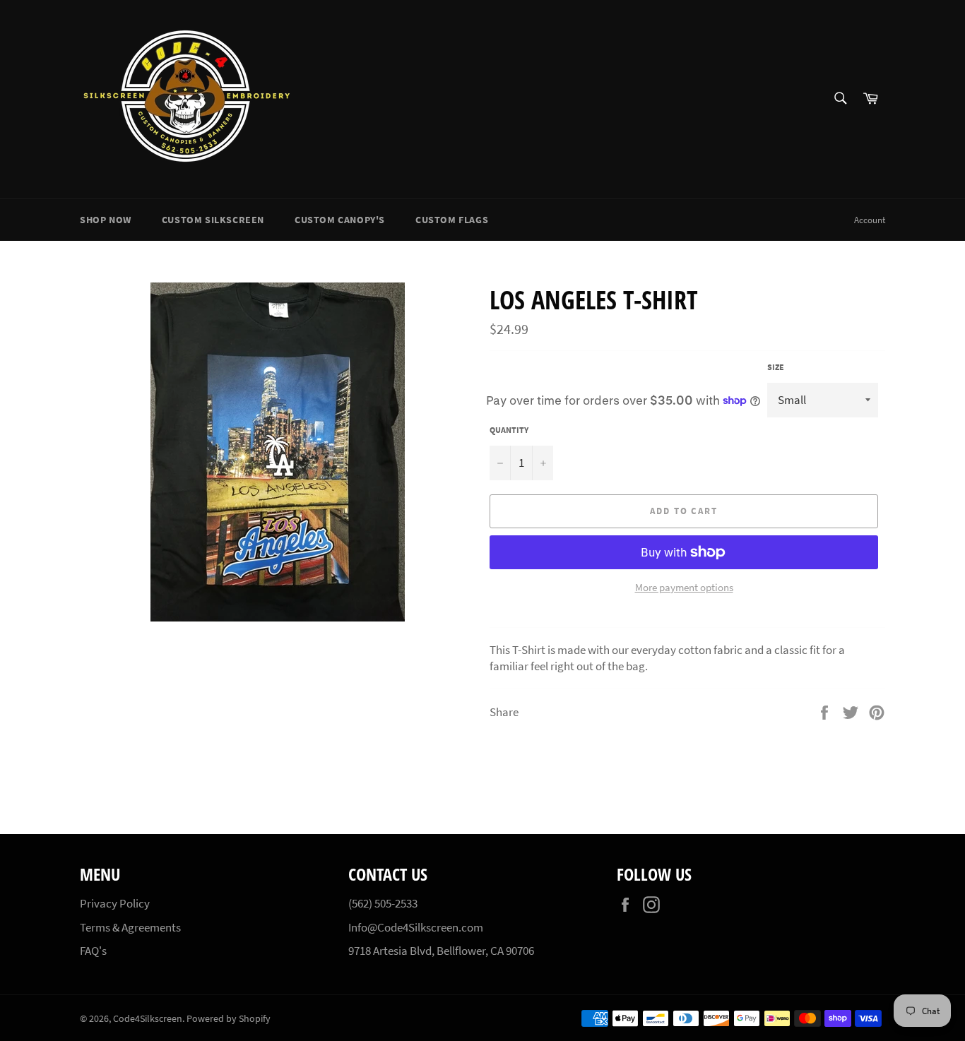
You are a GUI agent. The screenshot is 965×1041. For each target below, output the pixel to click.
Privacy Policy (115, 903)
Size (775, 367)
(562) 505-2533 (383, 903)
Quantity (509, 429)
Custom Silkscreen (213, 219)
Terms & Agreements (130, 927)
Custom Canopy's (340, 219)
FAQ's (93, 950)
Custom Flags (451, 219)
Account (869, 220)
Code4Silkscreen (147, 1019)
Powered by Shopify (229, 1019)
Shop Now (105, 219)
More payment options (684, 587)
